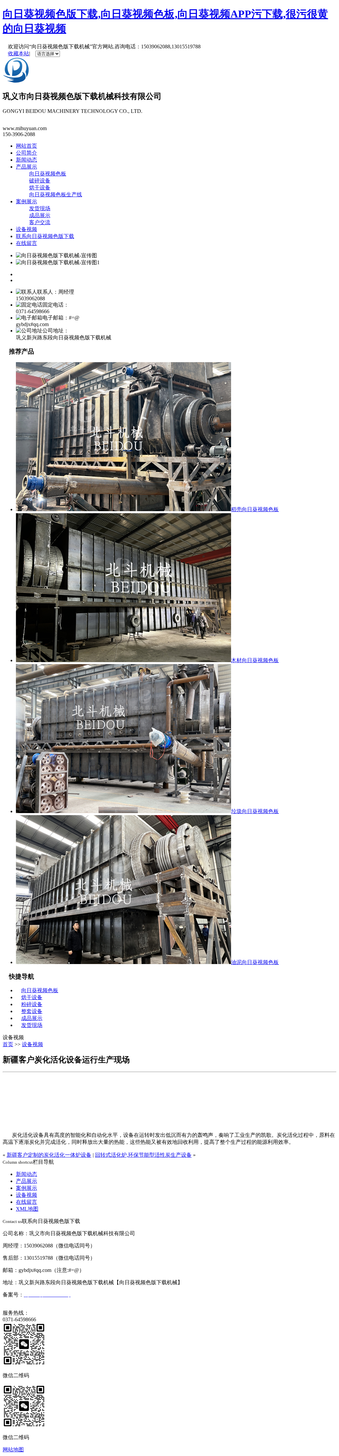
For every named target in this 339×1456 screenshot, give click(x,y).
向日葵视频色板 (47, 173)
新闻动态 (26, 160)
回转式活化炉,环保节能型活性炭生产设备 (143, 1155)
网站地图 (13, 1449)
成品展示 (39, 215)
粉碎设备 (31, 1004)
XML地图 (27, 1209)
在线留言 (26, 243)
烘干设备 (39, 187)
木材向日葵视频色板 (255, 660)
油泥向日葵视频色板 (255, 962)
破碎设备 (39, 180)
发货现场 (39, 208)
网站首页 (26, 146)
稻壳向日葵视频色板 (255, 509)
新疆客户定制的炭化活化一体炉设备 (49, 1155)
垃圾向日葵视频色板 (255, 811)
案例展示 (26, 201)
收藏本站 (18, 53)
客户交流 (39, 222)
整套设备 (31, 1011)
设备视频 (26, 229)
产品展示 (26, 167)
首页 (8, 1044)
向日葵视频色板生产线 (55, 194)
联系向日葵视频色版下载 (45, 236)
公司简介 (26, 153)
